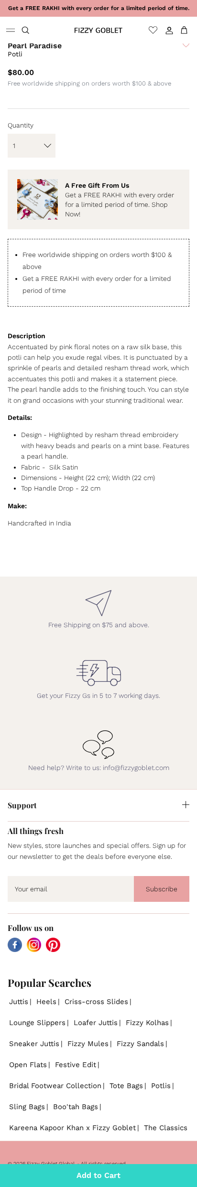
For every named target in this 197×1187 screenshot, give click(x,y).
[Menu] (10, 30)
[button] (186, 53)
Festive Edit (75, 1064)
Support (22, 805)
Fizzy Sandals (140, 1043)
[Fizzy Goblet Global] (98, 30)
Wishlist (153, 30)
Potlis (161, 1085)
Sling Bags (27, 1106)
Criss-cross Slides (96, 1001)
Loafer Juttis (96, 1022)
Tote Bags (126, 1085)
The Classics (165, 1127)
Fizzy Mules (88, 1043)
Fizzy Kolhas (147, 1022)
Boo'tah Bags (75, 1106)
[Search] (31, 30)
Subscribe (161, 889)
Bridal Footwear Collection (55, 1085)
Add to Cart (98, 1175)
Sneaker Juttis (34, 1043)
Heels (46, 1001)
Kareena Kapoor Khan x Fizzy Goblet (72, 1127)
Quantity (20, 125)
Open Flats (28, 1064)
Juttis (18, 1001)
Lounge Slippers (37, 1022)
